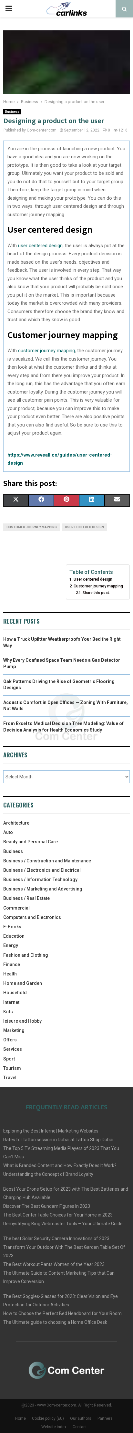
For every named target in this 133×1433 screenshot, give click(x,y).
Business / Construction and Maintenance (47, 860)
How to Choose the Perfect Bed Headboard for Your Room (62, 1313)
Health (10, 973)
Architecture (16, 823)
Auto (8, 832)
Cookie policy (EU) (48, 1418)
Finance (11, 964)
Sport (9, 1058)
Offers (10, 1039)
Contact (80, 1427)
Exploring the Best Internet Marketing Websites (50, 1130)
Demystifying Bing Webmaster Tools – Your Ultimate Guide (63, 1223)
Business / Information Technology (40, 879)
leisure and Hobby (22, 1021)
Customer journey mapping (98, 586)
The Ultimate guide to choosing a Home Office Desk (55, 1322)
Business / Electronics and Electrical (42, 870)
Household (15, 992)
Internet (11, 1002)
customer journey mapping (46, 350)
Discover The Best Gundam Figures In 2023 (46, 1206)
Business (12, 111)
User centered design (93, 579)
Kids (8, 1011)
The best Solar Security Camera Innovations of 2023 (56, 1238)
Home (20, 1418)
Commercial (16, 908)
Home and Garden (22, 983)
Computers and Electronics (32, 917)
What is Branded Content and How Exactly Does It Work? (60, 1165)
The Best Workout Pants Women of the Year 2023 (54, 1264)
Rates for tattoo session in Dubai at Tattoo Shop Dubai (58, 1139)
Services (12, 1049)
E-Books (12, 926)
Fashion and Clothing (25, 955)
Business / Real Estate (26, 898)
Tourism (12, 1068)
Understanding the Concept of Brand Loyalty (48, 1174)
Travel (9, 1077)
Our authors (80, 1418)
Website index (53, 1427)
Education (14, 936)
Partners (105, 1418)
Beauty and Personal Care (30, 841)
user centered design (40, 245)
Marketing (14, 1030)
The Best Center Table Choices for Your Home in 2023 (58, 1214)
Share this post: (96, 592)
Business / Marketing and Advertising (42, 888)
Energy (10, 945)
